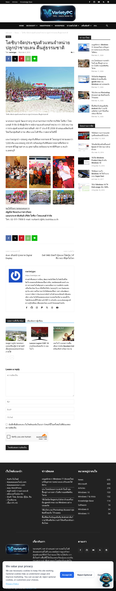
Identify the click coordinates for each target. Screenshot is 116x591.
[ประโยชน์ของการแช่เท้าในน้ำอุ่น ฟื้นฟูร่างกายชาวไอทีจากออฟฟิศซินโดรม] (83, 63)
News (8, 2)
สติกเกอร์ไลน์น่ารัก (15, 493)
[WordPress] (108, 2)
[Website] (53, 307)
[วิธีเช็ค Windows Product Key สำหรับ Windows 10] (83, 160)
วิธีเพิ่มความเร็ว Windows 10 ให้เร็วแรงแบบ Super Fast (100, 173)
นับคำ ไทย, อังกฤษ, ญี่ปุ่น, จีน (19, 496)
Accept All (67, 575)
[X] (15, 59)
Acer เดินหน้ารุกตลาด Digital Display (19, 257)
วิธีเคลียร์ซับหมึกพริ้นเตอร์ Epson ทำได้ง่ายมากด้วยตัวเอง (101, 146)
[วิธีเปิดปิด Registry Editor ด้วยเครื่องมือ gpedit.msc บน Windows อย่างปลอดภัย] (83, 79)
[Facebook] (89, 2)
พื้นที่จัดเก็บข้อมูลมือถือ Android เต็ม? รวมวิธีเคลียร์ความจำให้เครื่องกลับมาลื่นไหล (58, 520)
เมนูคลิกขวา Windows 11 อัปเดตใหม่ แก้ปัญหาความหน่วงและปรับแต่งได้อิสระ (58, 482)
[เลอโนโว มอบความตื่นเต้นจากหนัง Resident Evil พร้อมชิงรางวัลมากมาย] (63, 334)
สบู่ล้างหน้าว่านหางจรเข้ (17, 491)
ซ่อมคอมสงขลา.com (16, 485)
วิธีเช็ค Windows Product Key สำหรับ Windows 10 (99, 160)
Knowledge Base (26, 2)
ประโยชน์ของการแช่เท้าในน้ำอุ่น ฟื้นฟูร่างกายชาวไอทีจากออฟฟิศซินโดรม (57, 492)
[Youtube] (58, 307)
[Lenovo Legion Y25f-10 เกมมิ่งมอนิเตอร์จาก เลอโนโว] (39, 334)
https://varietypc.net (32, 275)
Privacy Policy (12, 584)
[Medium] (99, 2)
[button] (107, 25)
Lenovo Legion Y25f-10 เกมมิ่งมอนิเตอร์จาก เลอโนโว (39, 346)
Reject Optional (84, 575)
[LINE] (34, 59)
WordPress (59, 26)
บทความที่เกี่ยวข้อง (15, 321)
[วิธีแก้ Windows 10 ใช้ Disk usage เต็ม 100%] (83, 187)
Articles (15, 2)
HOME (21, 26)
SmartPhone (45, 26)
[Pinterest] (21, 59)
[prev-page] (7, 357)
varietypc (12, 52)
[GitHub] (94, 2)
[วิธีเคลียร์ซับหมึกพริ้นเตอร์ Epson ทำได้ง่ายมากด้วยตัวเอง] (83, 147)
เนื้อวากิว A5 (12, 502)
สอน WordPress (14, 488)
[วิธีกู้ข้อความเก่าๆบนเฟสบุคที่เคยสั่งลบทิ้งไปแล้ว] (83, 136)
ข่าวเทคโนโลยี (72, 26)
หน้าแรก (9, 32)
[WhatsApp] (28, 59)
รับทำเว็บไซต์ (13, 479)
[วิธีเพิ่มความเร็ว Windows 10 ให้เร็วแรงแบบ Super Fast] (83, 174)
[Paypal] (43, 307)
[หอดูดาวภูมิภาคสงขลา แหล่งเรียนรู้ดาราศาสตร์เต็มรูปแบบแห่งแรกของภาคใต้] (16, 334)
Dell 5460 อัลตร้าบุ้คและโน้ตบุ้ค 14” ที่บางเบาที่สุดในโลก (58, 257)
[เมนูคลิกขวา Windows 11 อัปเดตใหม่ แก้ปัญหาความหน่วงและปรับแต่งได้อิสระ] (83, 47)
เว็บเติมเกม (11, 499)
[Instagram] (38, 307)
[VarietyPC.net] (58, 13)
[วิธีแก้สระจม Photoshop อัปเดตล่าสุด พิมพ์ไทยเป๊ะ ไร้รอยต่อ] (83, 95)
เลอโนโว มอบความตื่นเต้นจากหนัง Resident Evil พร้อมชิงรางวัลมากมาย (63, 346)
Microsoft (30, 26)
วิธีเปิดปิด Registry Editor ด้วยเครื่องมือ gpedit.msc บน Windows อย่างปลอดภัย (57, 502)
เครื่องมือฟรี (85, 26)
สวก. (95, 26)
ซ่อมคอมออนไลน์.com (16, 482)
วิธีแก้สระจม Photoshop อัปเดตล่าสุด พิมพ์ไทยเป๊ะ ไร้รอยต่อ (101, 95)
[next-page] (12, 357)
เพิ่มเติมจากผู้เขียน (35, 321)
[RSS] (103, 2)
